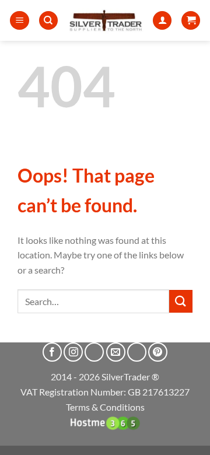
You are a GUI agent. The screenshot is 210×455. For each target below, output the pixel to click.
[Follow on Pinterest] (157, 352)
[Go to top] (185, 439)
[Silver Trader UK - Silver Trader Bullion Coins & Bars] (106, 20)
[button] (19, 20)
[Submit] (180, 301)
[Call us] (136, 352)
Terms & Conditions (105, 406)
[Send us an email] (115, 352)
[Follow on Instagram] (73, 352)
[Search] (48, 20)
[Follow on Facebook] (52, 352)
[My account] (162, 20)
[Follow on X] (94, 352)
